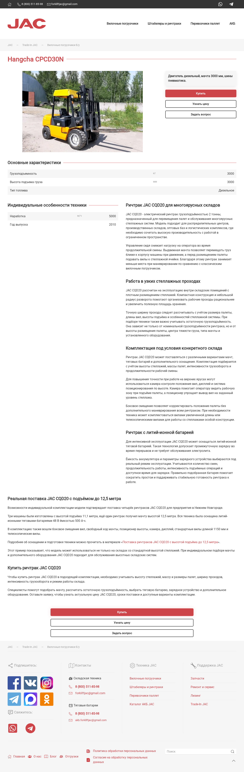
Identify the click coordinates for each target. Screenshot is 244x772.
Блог (53, 756)
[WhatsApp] (220, 4)
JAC (10, 45)
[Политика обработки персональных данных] (88, 751)
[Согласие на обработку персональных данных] (88, 760)
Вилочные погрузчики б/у (63, 45)
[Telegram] (231, 4)
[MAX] (30, 699)
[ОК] (46, 699)
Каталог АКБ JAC (142, 704)
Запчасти (197, 678)
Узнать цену (201, 104)
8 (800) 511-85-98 (32, 4)
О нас (37, 756)
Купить (200, 93)
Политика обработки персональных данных (124, 751)
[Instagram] (46, 683)
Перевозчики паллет (205, 23)
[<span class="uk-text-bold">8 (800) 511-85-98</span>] (70, 686)
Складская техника (87, 678)
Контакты (82, 665)
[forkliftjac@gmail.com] (70, 693)
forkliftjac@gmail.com (64, 4)
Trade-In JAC (30, 45)
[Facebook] (14, 683)
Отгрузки (71, 756)
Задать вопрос (201, 114)
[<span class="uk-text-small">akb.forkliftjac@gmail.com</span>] (70, 720)
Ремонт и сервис (202, 687)
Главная (19, 756)
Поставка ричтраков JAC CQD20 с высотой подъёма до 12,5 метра (170, 542)
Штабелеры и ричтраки (164, 23)
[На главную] (9, 4)
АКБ (232, 23)
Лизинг (196, 695)
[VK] (30, 683)
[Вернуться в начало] (27, 23)
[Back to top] (233, 761)
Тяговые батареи (85, 705)
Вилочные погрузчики (122, 23)
